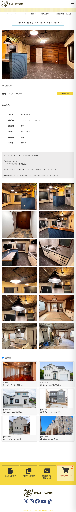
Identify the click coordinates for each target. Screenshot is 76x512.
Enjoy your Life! (66, 475)
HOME (3, 14)
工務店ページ (65, 93)
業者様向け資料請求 (29, 476)
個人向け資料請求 (10, 476)
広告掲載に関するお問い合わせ (47, 477)
